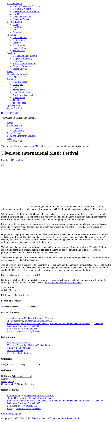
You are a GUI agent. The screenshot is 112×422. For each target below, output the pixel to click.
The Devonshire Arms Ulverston (39, 318)
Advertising (18, 130)
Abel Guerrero (13, 318)
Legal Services (19, 76)
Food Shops (18, 27)
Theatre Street (19, 103)
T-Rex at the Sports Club (18, 348)
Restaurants (18, 32)
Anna (9, 331)
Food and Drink (14, 22)
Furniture (17, 42)
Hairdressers (18, 61)
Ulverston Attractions (22, 16)
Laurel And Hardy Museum (28, 331)
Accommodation (14, 3)
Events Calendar (14, 133)
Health (10, 71)
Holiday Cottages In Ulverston (27, 6)
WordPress (67, 418)
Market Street (19, 89)
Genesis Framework (51, 418)
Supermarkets (19, 50)
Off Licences (19, 45)
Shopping (11, 35)
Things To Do (13, 14)
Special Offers (13, 105)
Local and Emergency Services (21, 136)
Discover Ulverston (10, 113)
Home (10, 123)
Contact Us (18, 128)
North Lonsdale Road (23, 95)
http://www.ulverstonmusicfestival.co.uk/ (63, 282)
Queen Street (19, 97)
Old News (6, 376)
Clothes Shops (19, 40)
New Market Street (21, 92)
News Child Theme (29, 418)
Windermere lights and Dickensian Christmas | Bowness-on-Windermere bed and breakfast (48, 323)
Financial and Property (17, 74)
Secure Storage (20, 69)
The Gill (17, 100)
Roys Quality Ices (29, 328)
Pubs (15, 29)
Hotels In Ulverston (22, 9)
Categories (6, 364)
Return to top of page (11, 413)
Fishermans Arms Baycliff (19, 342)
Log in (77, 418)
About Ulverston (14, 125)
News (9, 138)
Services (11, 53)
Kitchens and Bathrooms (24, 63)
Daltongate (18, 84)
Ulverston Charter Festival (19, 353)
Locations (11, 79)
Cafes (15, 24)
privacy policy (7, 381)
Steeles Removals (15, 350)
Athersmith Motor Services (39, 321)
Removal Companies (22, 66)
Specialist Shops (20, 48)
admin (20, 160)
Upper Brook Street (16, 108)
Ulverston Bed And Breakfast (26, 11)
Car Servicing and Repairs (25, 56)
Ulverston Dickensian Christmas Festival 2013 (28, 345)
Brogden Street (20, 82)
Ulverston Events (21, 19)
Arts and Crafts (20, 37)
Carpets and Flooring (22, 58)
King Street (18, 87)
